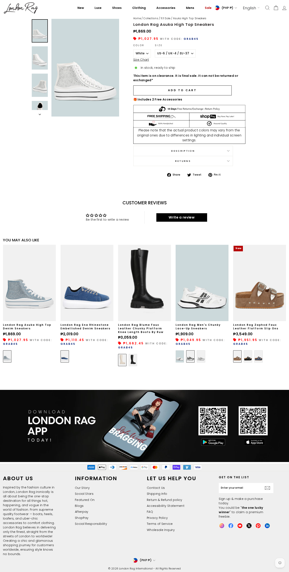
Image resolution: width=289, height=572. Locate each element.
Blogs (79, 506)
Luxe (98, 8)
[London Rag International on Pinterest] (258, 526)
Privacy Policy (157, 518)
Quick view (29, 316)
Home (137, 18)
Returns (183, 161)
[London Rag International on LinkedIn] (267, 526)
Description (183, 151)
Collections (150, 18)
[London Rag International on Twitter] (249, 526)
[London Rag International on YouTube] (240, 526)
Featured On (85, 500)
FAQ (150, 512)
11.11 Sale (166, 18)
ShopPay (81, 518)
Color (138, 45)
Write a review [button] (182, 217)
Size (158, 45)
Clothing (139, 8)
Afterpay (81, 512)
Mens (190, 8)
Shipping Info (157, 494)
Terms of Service (160, 524)
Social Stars (84, 494)
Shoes (117, 8)
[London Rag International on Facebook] (231, 526)
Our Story (82, 488)
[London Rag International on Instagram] (222, 526)
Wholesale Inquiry (161, 530)
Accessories (165, 8)
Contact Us (156, 488)
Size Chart (141, 60)
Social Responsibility (91, 524)
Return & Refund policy (164, 500)
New (80, 8)
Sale (208, 8)
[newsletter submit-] (268, 487)
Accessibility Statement (165, 506)
